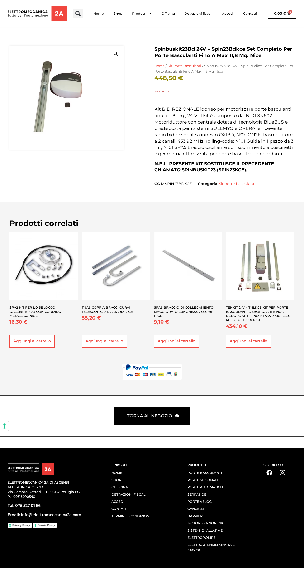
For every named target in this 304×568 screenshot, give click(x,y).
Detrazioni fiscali (198, 13)
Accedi (228, 13)
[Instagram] (282, 472)
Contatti (250, 13)
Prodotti (139, 13)
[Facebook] (269, 472)
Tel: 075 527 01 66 (24, 505)
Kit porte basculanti (184, 66)
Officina (168, 13)
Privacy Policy (21, 525)
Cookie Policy (46, 525)
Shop (118, 13)
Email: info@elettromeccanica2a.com (44, 515)
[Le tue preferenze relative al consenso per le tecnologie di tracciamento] (4, 426)
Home (98, 13)
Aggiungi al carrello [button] (32, 341)
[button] (78, 13)
